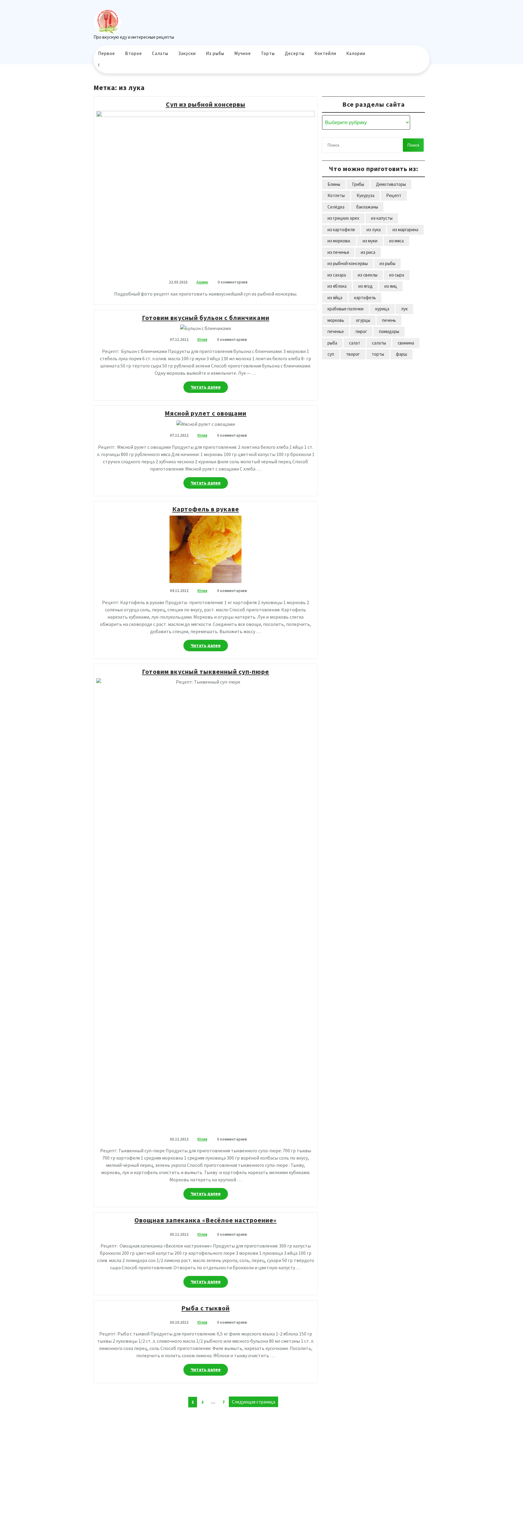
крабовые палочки (345, 309)
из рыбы (387, 263)
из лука (374, 229)
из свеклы (367, 275)
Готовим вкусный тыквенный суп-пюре (205, 671)
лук (404, 309)
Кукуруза (365, 195)
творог (353, 354)
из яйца (334, 297)
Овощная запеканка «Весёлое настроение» (205, 1220)
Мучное (242, 53)
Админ (202, 282)
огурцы (363, 320)
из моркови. (339, 241)
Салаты (160, 53)
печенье (335, 331)
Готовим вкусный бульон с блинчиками (205, 317)
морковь (335, 320)
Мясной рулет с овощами (205, 413)
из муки (370, 241)
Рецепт (393, 195)
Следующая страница (253, 1402)
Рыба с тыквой (205, 1308)
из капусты (382, 218)
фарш (401, 354)
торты (378, 354)
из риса (368, 252)
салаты (379, 343)
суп (330, 354)
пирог (361, 331)
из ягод (365, 286)
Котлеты (336, 195)
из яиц (390, 286)
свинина (406, 343)
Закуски (187, 53)
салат (354, 343)
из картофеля (341, 229)
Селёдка (335, 207)
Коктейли (325, 53)
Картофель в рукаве (205, 509)
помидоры (389, 331)
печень (389, 320)
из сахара (336, 275)
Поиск (413, 145)
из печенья (338, 252)
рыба (332, 343)
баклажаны (367, 207)
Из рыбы (215, 53)
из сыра (396, 275)
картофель (365, 297)
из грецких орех (343, 218)
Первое (106, 53)
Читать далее (209, 388)
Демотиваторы (391, 184)
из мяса (396, 241)
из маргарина (405, 229)
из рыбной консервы (347, 263)
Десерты (294, 53)
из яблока (337, 286)
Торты (268, 53)
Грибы (358, 184)
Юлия (202, 339)
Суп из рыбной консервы (205, 104)
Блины (333, 184)
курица (382, 309)
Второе (133, 53)
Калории (355, 53)
